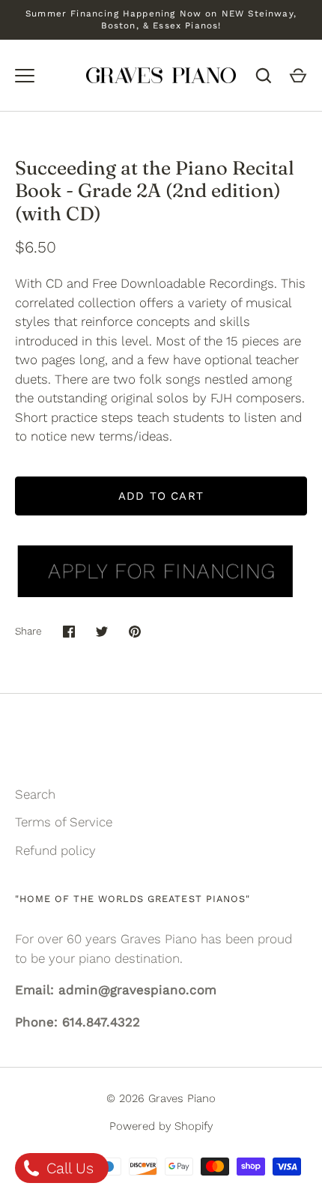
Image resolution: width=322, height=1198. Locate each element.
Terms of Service (63, 821)
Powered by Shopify (161, 1126)
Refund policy (55, 850)
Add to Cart (161, 496)
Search (35, 794)
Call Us (68, 1168)
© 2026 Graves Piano (161, 1098)
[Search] (263, 75)
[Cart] (298, 75)
